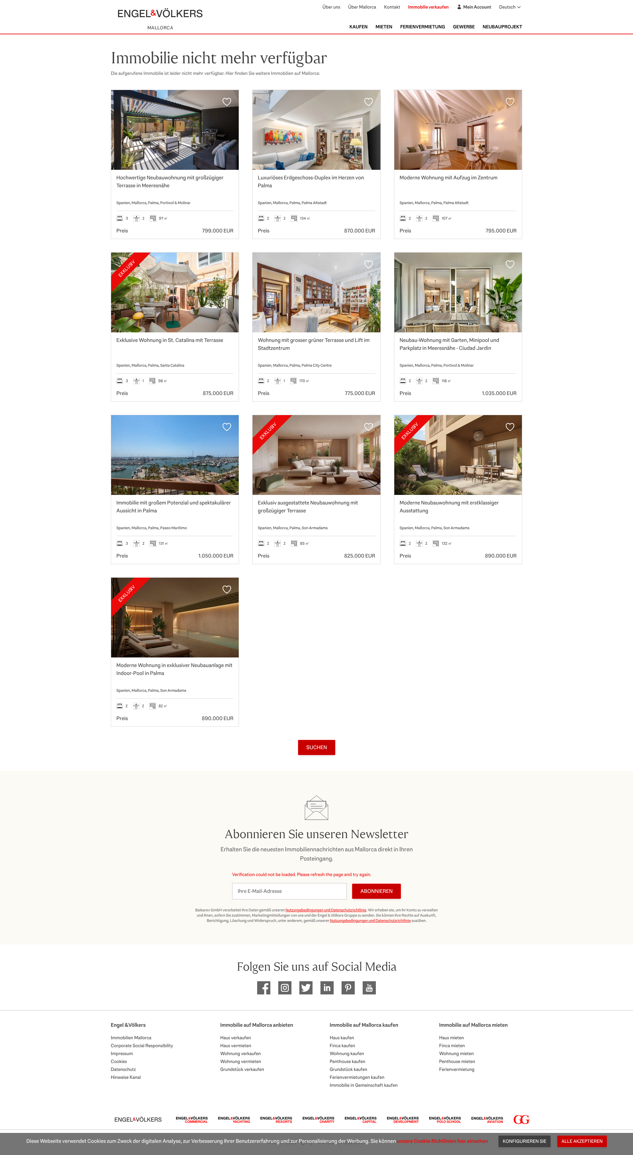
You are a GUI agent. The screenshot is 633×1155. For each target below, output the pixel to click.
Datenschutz (123, 1069)
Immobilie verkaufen (428, 7)
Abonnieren (376, 891)
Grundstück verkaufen (242, 1069)
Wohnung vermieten (240, 1061)
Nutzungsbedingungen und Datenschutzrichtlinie (326, 910)
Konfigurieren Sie (524, 1141)
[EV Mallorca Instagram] (284, 987)
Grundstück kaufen (348, 1069)
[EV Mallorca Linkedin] (327, 987)
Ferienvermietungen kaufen (357, 1077)
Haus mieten (451, 1038)
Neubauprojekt (502, 27)
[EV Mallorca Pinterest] (348, 987)
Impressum (122, 1053)
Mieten (384, 27)
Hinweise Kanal (126, 1077)
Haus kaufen (342, 1038)
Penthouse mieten (457, 1061)
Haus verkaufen (235, 1038)
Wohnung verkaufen (240, 1053)
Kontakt (392, 7)
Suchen (316, 747)
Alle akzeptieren (582, 1141)
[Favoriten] (227, 102)
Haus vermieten (235, 1046)
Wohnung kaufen (347, 1053)
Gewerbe (464, 27)
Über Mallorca (362, 7)
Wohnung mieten (456, 1053)
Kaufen (358, 27)
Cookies (119, 1061)
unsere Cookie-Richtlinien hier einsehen (442, 1141)
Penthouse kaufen (347, 1061)
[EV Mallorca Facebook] (263, 987)
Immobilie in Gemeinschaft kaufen (364, 1085)
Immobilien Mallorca (131, 1038)
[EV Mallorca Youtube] (369, 987)
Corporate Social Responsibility (142, 1046)
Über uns (331, 7)
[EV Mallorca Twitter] (306, 987)
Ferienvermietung (422, 27)
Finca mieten (452, 1046)
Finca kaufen (342, 1046)
